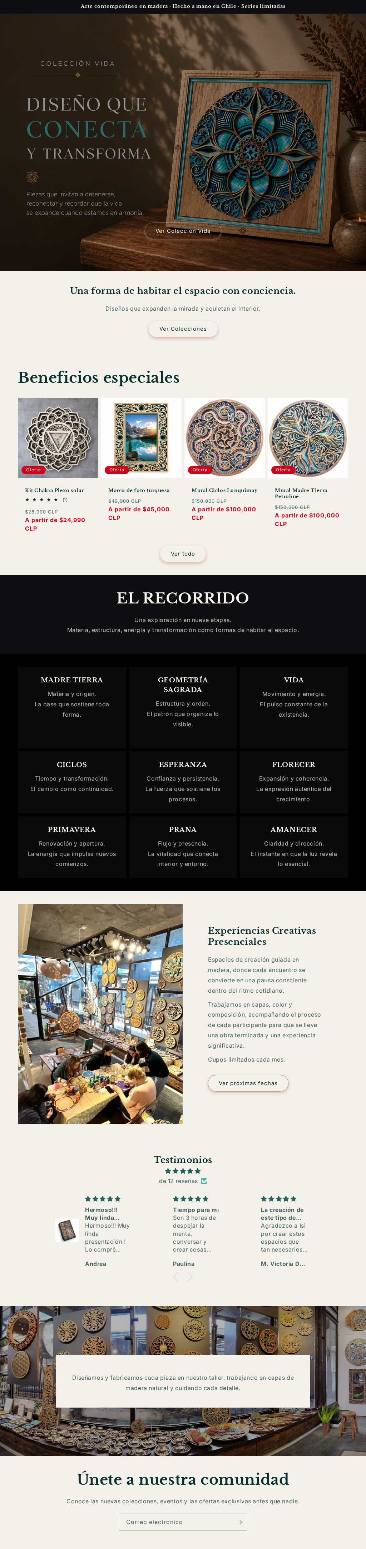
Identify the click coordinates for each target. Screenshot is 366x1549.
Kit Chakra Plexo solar (54, 490)
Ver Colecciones (183, 328)
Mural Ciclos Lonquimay (224, 490)
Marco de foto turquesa (138, 490)
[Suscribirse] (239, 1522)
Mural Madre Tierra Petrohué (301, 494)
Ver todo (183, 553)
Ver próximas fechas (248, 1083)
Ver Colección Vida (183, 230)
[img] (183, 1171)
